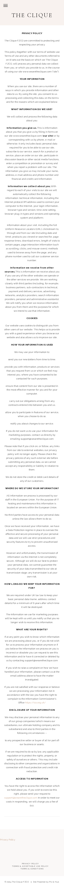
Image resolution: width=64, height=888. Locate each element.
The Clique (32, 15)
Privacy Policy (7, 839)
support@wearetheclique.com (20, 797)
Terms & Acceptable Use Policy (30, 866)
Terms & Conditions (32, 869)
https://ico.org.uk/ (35, 702)
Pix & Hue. (54, 882)
